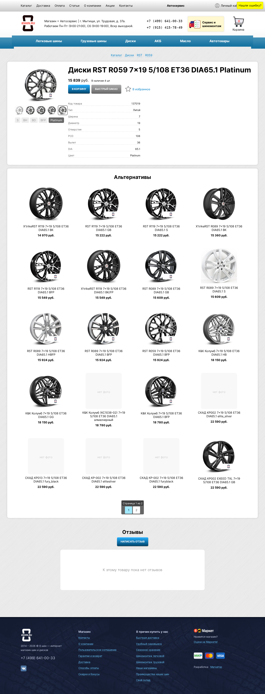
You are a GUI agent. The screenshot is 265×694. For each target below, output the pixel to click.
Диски (130, 41)
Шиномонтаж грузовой (150, 662)
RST (139, 55)
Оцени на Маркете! (206, 641)
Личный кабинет (232, 5)
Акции (110, 5)
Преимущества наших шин (152, 674)
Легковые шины (49, 41)
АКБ (157, 41)
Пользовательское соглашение (97, 649)
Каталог (26, 5)
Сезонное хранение (148, 649)
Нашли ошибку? (250, 5)
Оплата (60, 5)
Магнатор (216, 666)
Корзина (238, 29)
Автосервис (175, 5)
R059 (148, 55)
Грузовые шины (94, 41)
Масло (185, 41)
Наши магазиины (146, 667)
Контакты (126, 5)
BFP (43, 120)
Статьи (74, 5)
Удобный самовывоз (149, 643)
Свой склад (143, 680)
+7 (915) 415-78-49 (164, 27)
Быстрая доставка (147, 637)
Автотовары (219, 41)
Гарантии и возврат (90, 655)
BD (34, 120)
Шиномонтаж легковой (150, 655)
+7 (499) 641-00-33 (164, 21)
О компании (92, 5)
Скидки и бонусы (89, 674)
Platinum (56, 120)
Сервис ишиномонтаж (211, 24)
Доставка (43, 5)
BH (25, 120)
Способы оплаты (88, 667)
